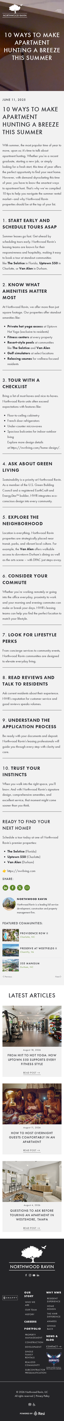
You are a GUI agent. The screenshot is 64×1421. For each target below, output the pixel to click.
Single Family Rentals (30, 1354)
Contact (52, 1346)
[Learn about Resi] (32, 1413)
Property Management (32, 1336)
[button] (58, 10)
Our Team (31, 1309)
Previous (8, 976)
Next (57, 976)
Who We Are (30, 1303)
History (29, 1314)
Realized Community (32, 1364)
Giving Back (51, 1327)
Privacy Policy (42, 1396)
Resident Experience (53, 1300)
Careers (30, 1321)
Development (32, 1346)
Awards (52, 1321)
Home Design (51, 1307)
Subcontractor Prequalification (32, 1371)
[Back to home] (14, 10)
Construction (32, 1342)
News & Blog (52, 1338)
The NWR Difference (54, 1315)
